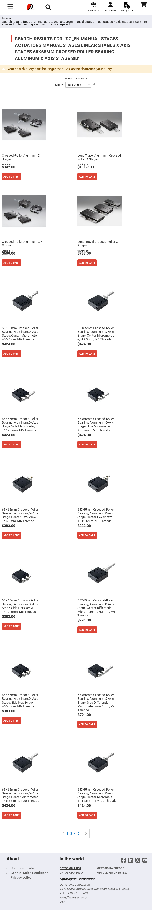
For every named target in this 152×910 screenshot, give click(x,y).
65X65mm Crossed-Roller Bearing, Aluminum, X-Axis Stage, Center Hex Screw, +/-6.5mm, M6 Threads (20, 515)
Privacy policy (21, 877)
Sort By (59, 84)
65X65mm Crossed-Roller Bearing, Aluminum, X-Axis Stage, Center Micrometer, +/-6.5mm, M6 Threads (20, 333)
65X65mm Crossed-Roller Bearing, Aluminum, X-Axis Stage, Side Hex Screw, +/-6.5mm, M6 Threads (20, 700)
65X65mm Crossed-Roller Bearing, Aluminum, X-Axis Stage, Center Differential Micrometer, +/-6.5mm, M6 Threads (96, 608)
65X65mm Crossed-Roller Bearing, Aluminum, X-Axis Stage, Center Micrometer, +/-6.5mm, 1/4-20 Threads (20, 795)
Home (6, 18)
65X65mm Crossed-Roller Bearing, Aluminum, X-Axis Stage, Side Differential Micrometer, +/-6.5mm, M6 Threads (96, 702)
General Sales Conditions (29, 873)
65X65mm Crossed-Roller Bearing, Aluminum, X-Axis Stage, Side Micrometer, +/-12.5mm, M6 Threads (20, 424)
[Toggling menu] (10, 6)
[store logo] (30, 7)
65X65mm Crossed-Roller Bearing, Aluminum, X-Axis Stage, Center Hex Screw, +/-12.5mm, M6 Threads (95, 515)
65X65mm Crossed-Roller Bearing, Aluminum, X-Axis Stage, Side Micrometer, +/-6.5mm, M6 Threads (95, 424)
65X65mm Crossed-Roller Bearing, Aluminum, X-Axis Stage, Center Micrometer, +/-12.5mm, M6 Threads (95, 333)
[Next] (86, 833)
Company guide (22, 868)
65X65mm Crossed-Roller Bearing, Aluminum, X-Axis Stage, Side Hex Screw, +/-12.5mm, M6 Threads (20, 606)
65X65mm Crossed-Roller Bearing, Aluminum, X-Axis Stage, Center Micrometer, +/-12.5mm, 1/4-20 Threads (97, 795)
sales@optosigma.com (74, 897)
